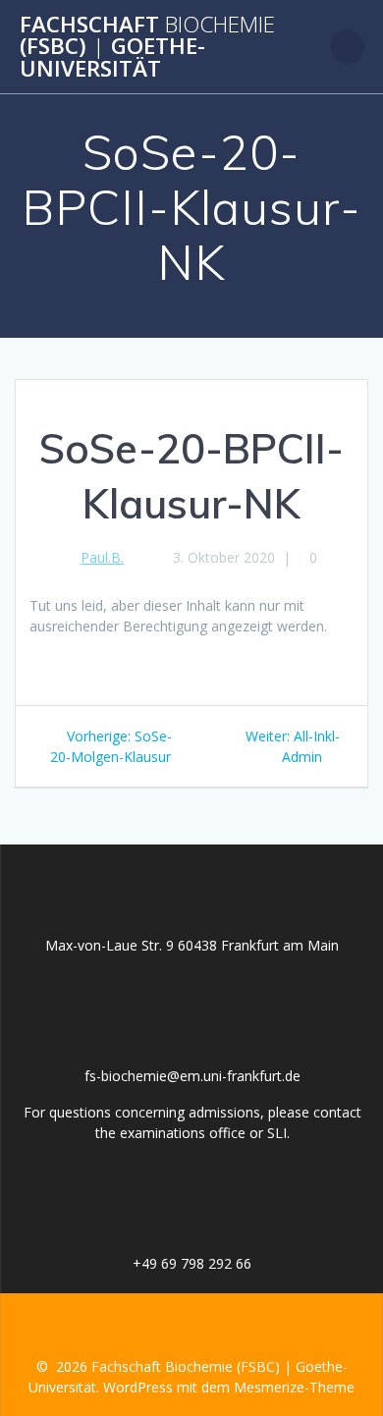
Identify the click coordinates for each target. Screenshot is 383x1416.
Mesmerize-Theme (294, 1387)
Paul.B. (102, 557)
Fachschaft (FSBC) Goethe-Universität (147, 47)
